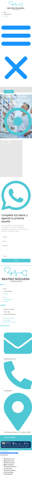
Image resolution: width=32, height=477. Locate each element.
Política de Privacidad (10, 314)
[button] (16, 51)
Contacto (6, 16)
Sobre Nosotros (7, 14)
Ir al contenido (4, 451)
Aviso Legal (7, 312)
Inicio (5, 12)
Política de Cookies (9, 309)
